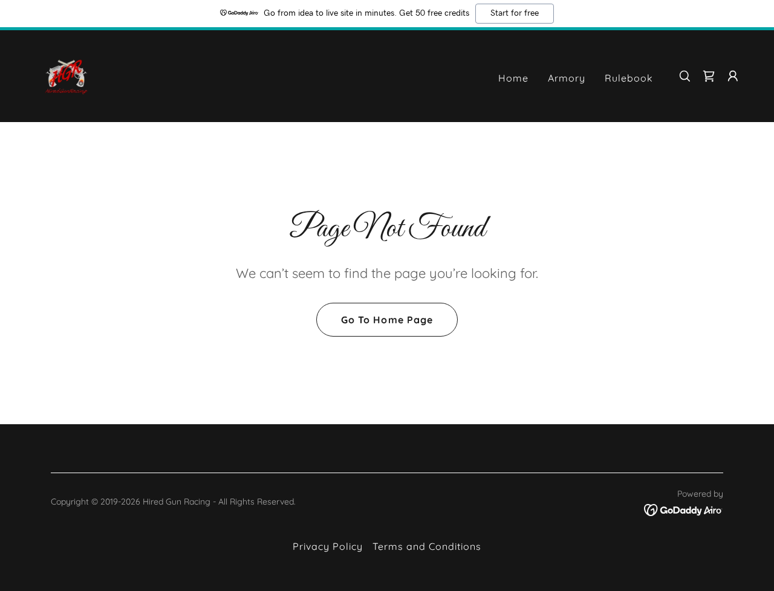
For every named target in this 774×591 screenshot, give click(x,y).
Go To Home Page (386, 320)
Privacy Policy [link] (328, 546)
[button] (709, 76)
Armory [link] (566, 78)
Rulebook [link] (629, 78)
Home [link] (513, 78)
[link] (66, 75)
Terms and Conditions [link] (426, 546)
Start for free (514, 13)
